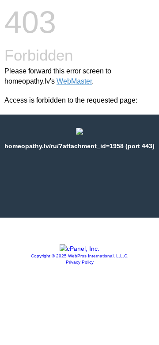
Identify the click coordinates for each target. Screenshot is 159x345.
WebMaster (74, 81)
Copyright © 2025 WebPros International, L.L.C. (80, 255)
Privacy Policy (80, 262)
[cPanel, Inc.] (79, 248)
